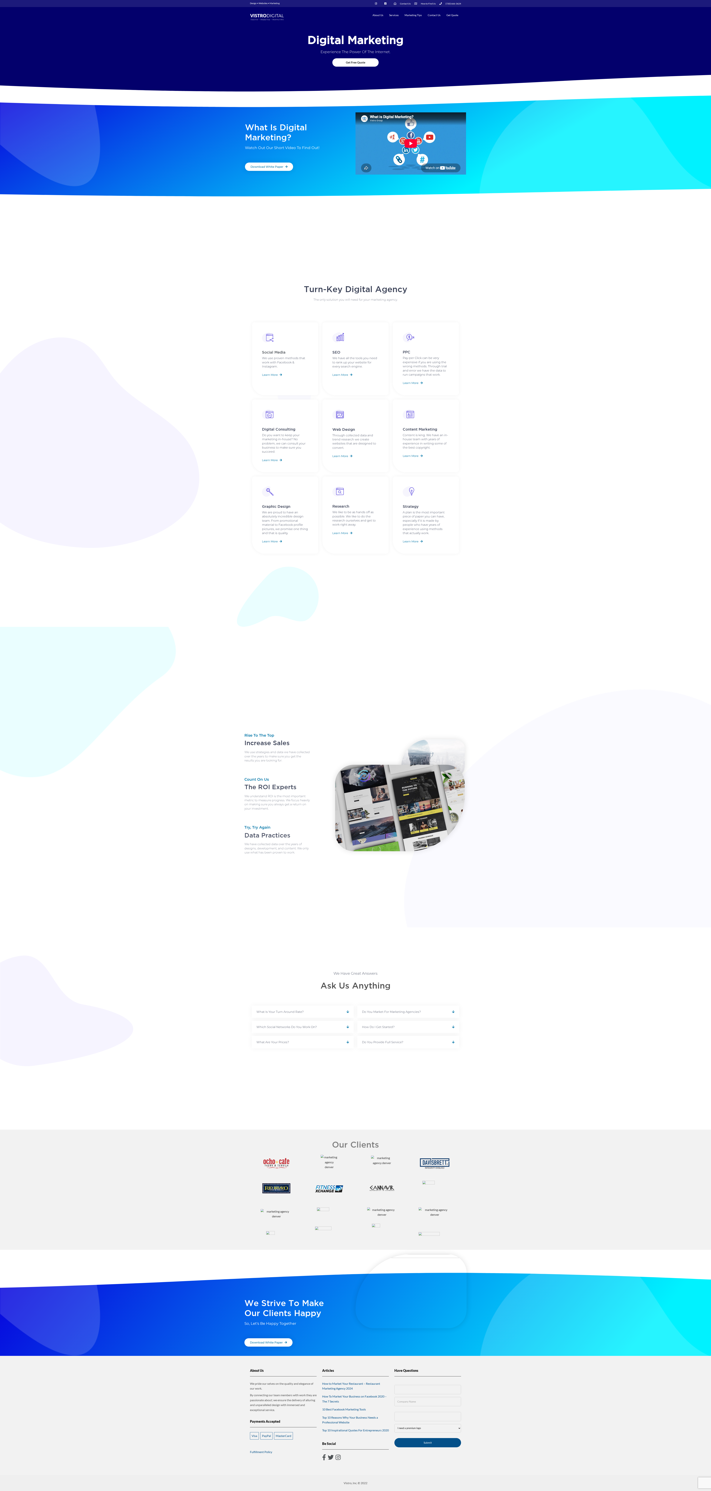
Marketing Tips (413, 15)
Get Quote (452, 15)
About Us (378, 15)
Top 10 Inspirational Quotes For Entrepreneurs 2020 (355, 1430)
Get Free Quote (355, 62)
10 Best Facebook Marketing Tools (344, 1409)
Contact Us (434, 15)
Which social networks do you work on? (286, 1027)
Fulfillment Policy (261, 1452)
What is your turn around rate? (280, 1012)
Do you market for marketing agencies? (391, 1012)
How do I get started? (378, 1027)
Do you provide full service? (382, 1042)
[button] (303, 1012)
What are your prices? (272, 1042)
